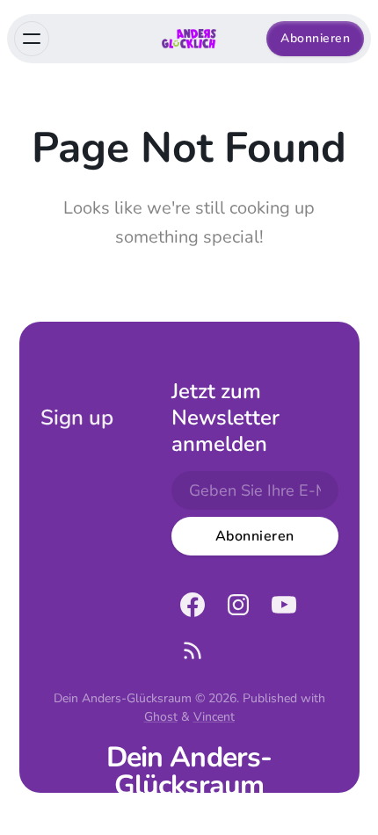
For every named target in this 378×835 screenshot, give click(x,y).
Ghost (161, 716)
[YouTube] (284, 605)
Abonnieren (315, 38)
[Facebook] (192, 605)
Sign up (76, 417)
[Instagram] (238, 605)
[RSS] (192, 650)
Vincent (214, 716)
